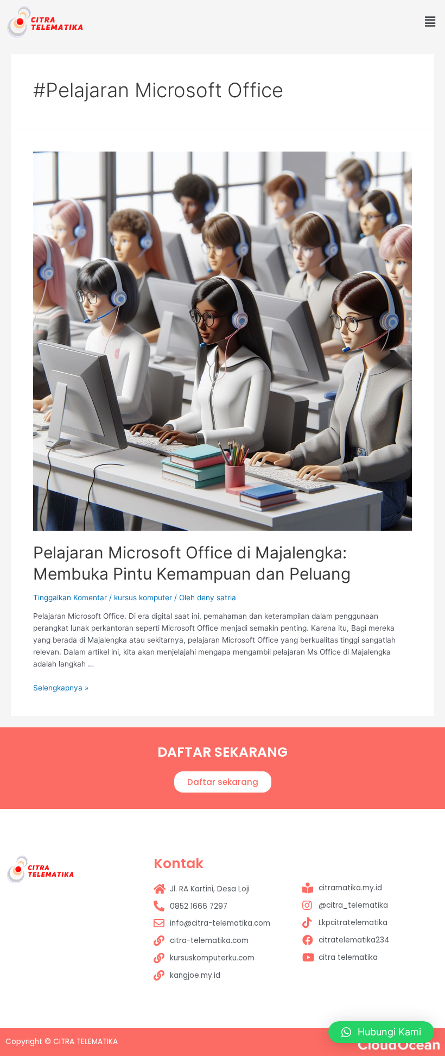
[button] (222, 782)
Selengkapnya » (60, 687)
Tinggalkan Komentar (70, 597)
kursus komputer (143, 597)
